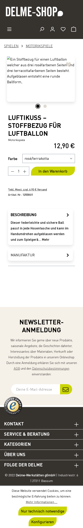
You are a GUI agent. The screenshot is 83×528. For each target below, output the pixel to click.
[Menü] (9, 29)
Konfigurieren (42, 522)
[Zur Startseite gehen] (41, 13)
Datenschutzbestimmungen (50, 368)
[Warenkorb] (73, 29)
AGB (17, 368)
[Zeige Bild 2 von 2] (45, 106)
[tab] (40, 226)
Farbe (12, 158)
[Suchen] (41, 29)
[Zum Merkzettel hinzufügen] (68, 62)
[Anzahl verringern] (12, 171)
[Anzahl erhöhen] (24, 171)
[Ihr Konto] (52, 29)
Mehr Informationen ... (41, 502)
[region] (41, 83)
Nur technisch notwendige (42, 511)
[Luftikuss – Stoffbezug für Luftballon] (41, 79)
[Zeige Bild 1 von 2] (37, 106)
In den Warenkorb (52, 171)
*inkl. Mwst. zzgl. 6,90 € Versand (27, 189)
